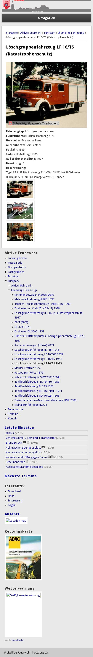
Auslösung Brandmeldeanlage (24, 466)
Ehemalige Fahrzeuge (71, 32)
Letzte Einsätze (19, 428)
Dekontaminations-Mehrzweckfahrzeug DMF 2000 (45, 400)
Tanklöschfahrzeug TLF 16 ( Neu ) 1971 (38, 390)
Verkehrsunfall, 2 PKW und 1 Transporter (31, 437)
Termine (13, 414)
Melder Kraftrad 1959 (27, 368)
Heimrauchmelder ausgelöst (23, 447)
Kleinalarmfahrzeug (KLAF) (30, 404)
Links (11, 496)
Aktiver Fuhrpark (21, 285)
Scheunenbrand (15, 462)
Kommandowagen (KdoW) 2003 (34, 345)
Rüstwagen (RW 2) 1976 (28, 372)
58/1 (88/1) (21, 322)
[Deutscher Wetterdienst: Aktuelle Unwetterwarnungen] (23, 597)
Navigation (46, 18)
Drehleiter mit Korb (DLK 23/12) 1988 (37, 308)
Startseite (12, 32)
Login (11, 505)
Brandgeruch (14, 442)
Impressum (15, 500)
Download (14, 491)
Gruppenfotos (17, 267)
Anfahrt (12, 514)
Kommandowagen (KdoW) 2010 (34, 294)
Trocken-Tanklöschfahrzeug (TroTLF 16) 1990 (42, 303)
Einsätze (13, 276)
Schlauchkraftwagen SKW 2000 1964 (36, 377)
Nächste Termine (21, 476)
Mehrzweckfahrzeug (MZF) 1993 (34, 299)
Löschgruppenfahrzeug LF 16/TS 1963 (38, 358)
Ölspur (10, 433)
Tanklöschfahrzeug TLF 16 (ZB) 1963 (36, 395)
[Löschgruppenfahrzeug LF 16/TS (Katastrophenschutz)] (20, 198)
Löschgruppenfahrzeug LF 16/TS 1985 (38, 363)
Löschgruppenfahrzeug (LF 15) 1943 (36, 349)
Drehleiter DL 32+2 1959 (29, 331)
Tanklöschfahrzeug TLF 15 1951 (33, 386)
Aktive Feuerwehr (31, 32)
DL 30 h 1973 (22, 326)
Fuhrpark (49, 32)
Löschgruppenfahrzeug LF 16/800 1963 (38, 354)
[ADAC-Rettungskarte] (23, 579)
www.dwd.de (17, 640)
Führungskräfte (17, 258)
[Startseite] (46, 11)
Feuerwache (15, 409)
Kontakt (12, 418)
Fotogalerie (15, 262)
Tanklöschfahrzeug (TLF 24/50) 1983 (36, 381)
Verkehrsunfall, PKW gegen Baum (26, 457)
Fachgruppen (16, 271)
